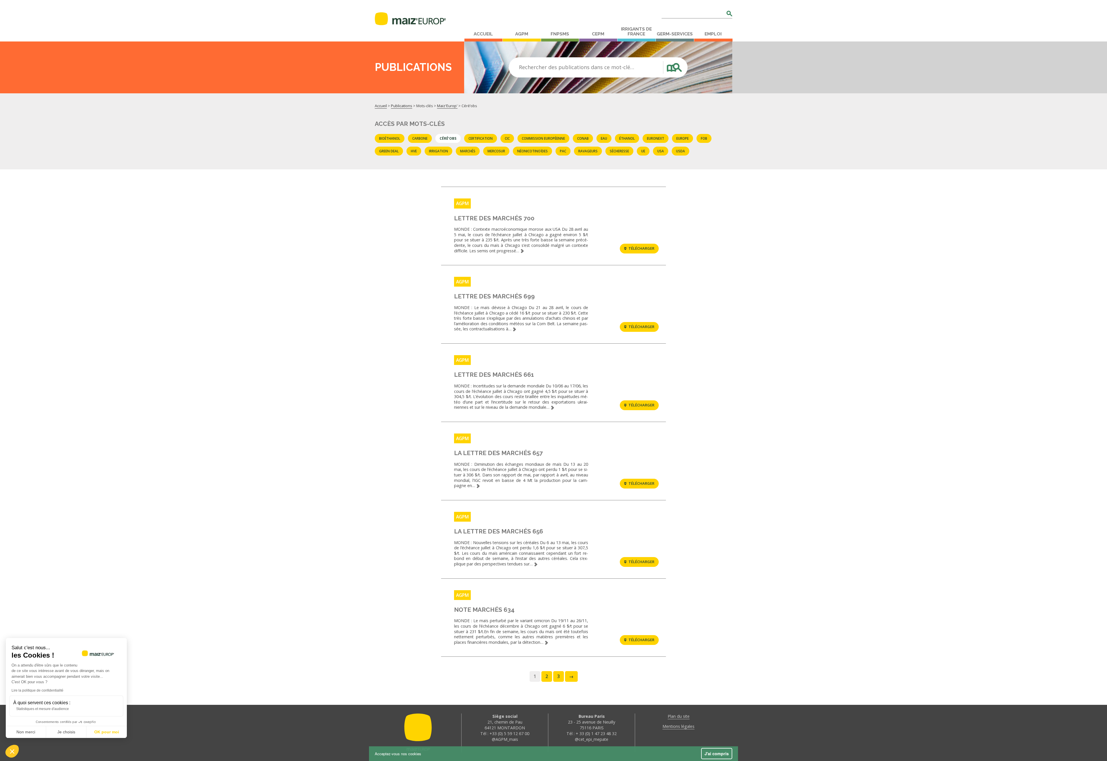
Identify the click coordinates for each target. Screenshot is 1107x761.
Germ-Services (675, 34)
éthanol (627, 138)
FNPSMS (560, 34)
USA (660, 151)
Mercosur (496, 151)
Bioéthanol (389, 138)
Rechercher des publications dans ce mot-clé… (576, 67)
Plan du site (679, 716)
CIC (507, 138)
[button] (12, 751)
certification (480, 138)
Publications (401, 105)
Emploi (713, 34)
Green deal (389, 151)
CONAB (583, 138)
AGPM (521, 34)
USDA (680, 151)
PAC (563, 151)
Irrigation (438, 151)
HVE (414, 151)
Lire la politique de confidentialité (37, 690)
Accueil (483, 34)
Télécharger (641, 248)
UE (643, 151)
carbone (420, 138)
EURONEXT (655, 138)
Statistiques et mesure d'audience (42, 709)
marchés (467, 151)
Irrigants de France (636, 31)
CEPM (598, 34)
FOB (704, 138)
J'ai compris (717, 753)
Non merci (25, 732)
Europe (682, 138)
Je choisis (66, 732)
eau (604, 138)
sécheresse (619, 151)
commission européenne (543, 138)
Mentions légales (678, 726)
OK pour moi (106, 732)
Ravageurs (588, 151)
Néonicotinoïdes (532, 151)
